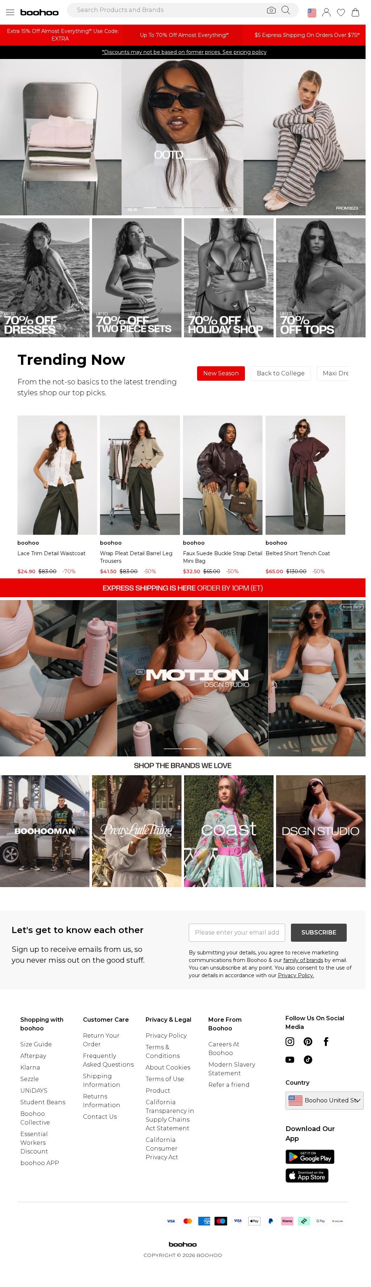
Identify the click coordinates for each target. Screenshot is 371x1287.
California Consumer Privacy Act (162, 1148)
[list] (183, 137)
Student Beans (42, 1102)
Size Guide (36, 1044)
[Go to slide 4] (193, 207)
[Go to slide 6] (233, 207)
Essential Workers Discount (34, 1143)
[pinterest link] (308, 1041)
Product (158, 1090)
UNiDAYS (33, 1090)
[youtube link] (289, 1059)
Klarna (30, 1067)
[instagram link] (289, 1041)
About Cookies (168, 1067)
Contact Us (100, 1116)
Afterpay (33, 1055)
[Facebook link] (326, 1041)
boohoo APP (39, 1163)
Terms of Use (165, 1079)
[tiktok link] (308, 1059)
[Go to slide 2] (153, 207)
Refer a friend (229, 1084)
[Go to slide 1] (133, 207)
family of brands (303, 960)
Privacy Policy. (296, 975)
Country (297, 1082)
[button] (312, 13)
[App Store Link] (309, 1166)
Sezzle (29, 1079)
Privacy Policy (166, 1035)
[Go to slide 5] (213, 207)
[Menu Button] (10, 12)
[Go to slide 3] (173, 207)
